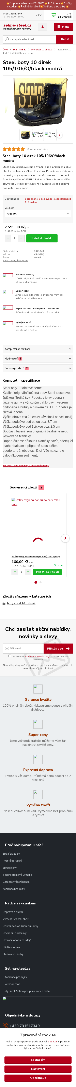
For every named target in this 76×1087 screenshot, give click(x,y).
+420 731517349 (12, 13)
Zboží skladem (11, 854)
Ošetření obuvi (11, 947)
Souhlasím (38, 1060)
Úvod (5, 49)
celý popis (22, 188)
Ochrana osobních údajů (17, 940)
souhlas (53, 1041)
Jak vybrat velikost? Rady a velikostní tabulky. (26, 465)
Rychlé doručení (12, 861)
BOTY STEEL (19, 49)
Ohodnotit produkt (37, 149)
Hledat (65, 39)
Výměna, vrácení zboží (16, 919)
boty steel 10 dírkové (41, 49)
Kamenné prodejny (14, 889)
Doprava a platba (13, 912)
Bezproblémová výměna (17, 875)
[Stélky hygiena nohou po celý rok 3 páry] (38, 524)
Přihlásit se (55, 649)
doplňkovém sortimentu (22, 455)
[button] (35, 582)
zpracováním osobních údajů (37, 656)
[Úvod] (17, 27)
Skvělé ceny (10, 868)
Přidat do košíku (42, 238)
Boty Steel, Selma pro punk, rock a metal (26, 991)
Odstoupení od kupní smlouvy (20, 926)
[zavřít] (71, 4)
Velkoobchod (12, 984)
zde (38, 1078)
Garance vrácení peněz (16, 882)
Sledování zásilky (13, 954)
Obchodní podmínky (15, 933)
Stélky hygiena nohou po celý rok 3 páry (36, 556)
